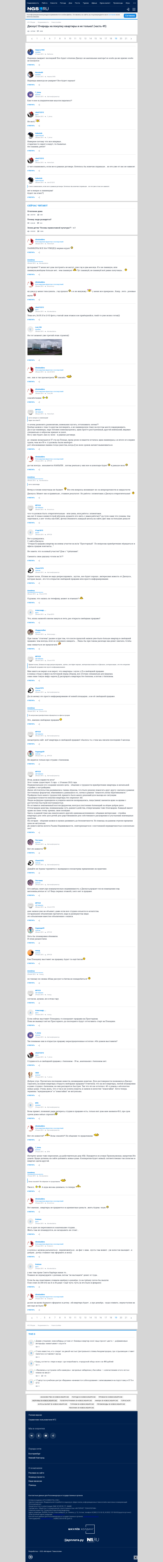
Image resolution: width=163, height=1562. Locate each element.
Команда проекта (36, 1477)
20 (121, 38)
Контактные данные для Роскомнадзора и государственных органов (56, 1495)
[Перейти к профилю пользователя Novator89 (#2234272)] (30, 74)
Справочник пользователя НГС (42, 1420)
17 (106, 38)
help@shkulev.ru (47, 1518)
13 (85, 38)
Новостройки (56, 22)
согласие (112, 15)
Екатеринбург (34, 1454)
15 (95, 38)
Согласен (130, 15)
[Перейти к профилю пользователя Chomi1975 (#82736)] (30, 570)
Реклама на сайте (36, 1473)
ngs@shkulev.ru (59, 1514)
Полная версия (35, 1415)
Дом (70, 3)
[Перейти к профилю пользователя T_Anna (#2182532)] (30, 94)
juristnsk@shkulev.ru (91, 1516)
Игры (128, 3)
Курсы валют (105, 3)
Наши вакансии (35, 1481)
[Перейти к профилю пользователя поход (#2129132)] (30, 953)
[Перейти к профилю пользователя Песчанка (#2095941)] (30, 842)
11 (75, 38)
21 (126, 38)
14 (90, 38)
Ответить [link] (31, 65)
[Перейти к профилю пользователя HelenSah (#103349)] (30, 135)
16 (100, 38)
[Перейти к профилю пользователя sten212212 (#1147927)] (30, 114)
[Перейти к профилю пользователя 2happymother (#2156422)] (30, 632)
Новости (53, 3)
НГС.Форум (31, 22)
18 (111, 38)
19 (116, 38)
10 (70, 38)
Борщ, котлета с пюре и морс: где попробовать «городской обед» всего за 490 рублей (74, 1362)
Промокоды (118, 3)
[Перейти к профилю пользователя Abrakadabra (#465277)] (30, 242)
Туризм (86, 3)
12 (80, 38)
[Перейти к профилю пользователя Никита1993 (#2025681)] (30, 52)
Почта (77, 3)
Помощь (32, 1485)
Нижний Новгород (36, 1458)
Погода (63, 3)
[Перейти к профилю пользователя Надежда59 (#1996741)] (30, 754)
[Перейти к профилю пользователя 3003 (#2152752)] (30, 1075)
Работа (44, 3)
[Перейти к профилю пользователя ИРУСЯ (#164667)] (30, 412)
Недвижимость (33, 3)
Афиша (94, 3)
